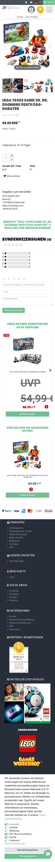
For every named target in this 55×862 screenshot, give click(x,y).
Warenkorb (14, 541)
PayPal (12, 837)
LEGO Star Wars (16, 561)
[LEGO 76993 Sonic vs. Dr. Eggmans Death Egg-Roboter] (10, 86)
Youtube (13, 597)
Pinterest (13, 600)
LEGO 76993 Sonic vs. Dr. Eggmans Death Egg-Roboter (27, 476)
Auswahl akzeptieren (27, 850)
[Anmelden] (26, 2)
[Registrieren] (31, 2)
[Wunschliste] (40, 2)
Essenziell (14, 824)
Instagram (14, 594)
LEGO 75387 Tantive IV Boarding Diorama (27, 372)
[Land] (36, 2)
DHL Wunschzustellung (20, 834)
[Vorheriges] (4, 46)
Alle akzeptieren (27, 856)
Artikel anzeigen (27, 414)
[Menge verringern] (12, 160)
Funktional (14, 840)
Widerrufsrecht (16, 537)
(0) (17, 115)
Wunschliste (13, 176)
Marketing (14, 831)
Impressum (14, 629)
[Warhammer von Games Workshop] (27, 761)
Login (11, 577)
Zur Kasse (14, 544)
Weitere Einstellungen (15, 843)
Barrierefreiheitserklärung (21, 619)
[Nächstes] (50, 46)
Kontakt (12, 616)
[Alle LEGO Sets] (27, 743)
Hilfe (11, 547)
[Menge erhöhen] (12, 156)
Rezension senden (13, 310)
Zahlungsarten (16, 528)
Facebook (13, 591)
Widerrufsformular (18, 534)
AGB (11, 626)
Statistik (13, 827)
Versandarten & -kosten (20, 531)
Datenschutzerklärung (20, 623)
